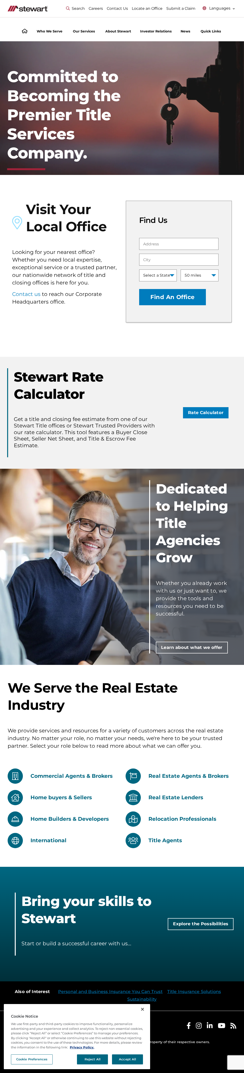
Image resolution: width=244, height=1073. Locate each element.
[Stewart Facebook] (189, 1027)
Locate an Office (147, 8)
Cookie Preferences (31, 1059)
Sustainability (142, 999)
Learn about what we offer (192, 647)
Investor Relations (156, 31)
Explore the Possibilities (200, 923)
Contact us (26, 294)
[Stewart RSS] (233, 1027)
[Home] (25, 31)
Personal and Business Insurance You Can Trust (110, 991)
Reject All (93, 1059)
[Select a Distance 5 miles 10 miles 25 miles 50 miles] (199, 275)
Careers (96, 8)
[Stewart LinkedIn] (210, 1027)
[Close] (142, 1009)
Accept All (127, 1059)
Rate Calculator (206, 412)
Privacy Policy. (82, 1047)
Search (78, 8)
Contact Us (117, 8)
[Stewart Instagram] (199, 1027)
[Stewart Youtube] (221, 1027)
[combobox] (179, 244)
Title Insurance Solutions (194, 991)
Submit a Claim (180, 8)
